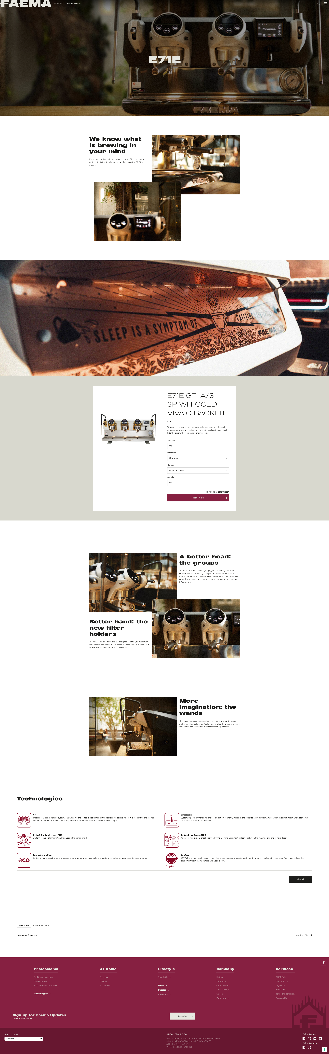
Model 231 (280, 989)
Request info (198, 498)
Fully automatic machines (45, 985)
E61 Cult (103, 981)
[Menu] (325, 3)
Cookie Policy (282, 981)
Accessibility (281, 998)
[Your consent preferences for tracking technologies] (324, 1049)
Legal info (280, 985)
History (219, 977)
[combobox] (198, 445)
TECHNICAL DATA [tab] (41, 925)
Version (171, 440)
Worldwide (221, 981)
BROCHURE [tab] (24, 925)
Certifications (222, 985)
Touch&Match (106, 985)
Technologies (41, 993)
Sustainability (222, 989)
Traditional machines (43, 977)
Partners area (222, 998)
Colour (170, 465)
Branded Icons (164, 977)
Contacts (163, 994)
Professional (74, 3)
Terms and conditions (285, 994)
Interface (171, 452)
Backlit (170, 477)
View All (300, 879)
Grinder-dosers (40, 981)
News (161, 985)
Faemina (104, 977)
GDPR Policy (281, 977)
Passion (162, 990)
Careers (219, 994)
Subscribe (182, 1016)
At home (58, 3)
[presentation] (164, 527)
